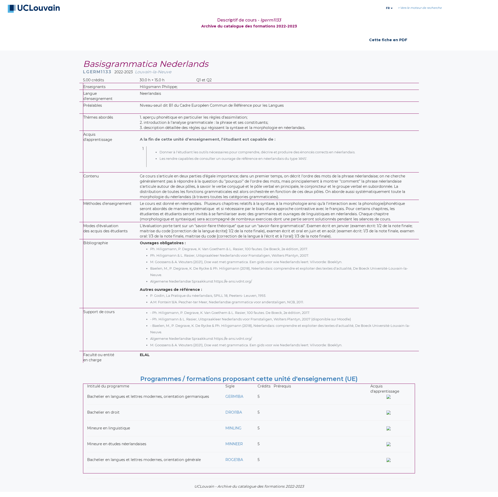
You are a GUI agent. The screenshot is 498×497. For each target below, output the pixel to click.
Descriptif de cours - (249, 20)
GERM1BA (234, 396)
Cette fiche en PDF (388, 40)
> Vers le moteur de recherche (420, 8)
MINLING (233, 428)
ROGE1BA (234, 459)
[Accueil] (34, 9)
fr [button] (388, 8)
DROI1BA (233, 412)
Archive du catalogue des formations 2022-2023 (249, 26)
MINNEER (234, 444)
